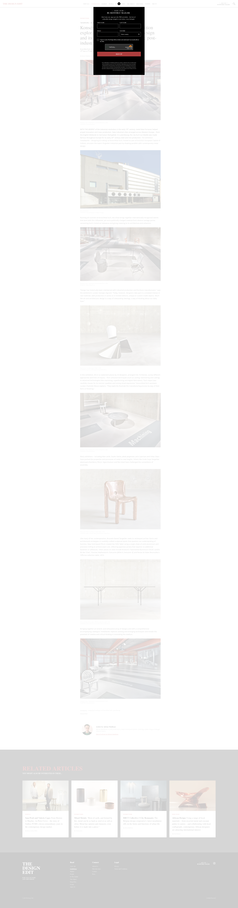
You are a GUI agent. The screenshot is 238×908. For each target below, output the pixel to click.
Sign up (119, 54)
